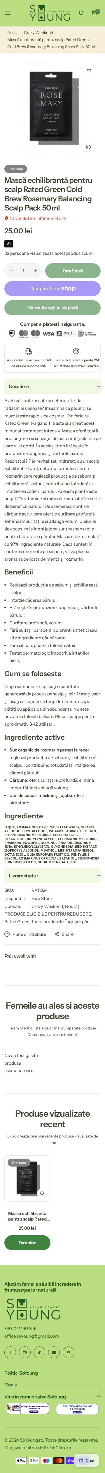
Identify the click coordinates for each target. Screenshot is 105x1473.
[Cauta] (81, 12)
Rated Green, (17, 921)
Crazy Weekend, (48, 906)
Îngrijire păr (77, 921)
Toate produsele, (48, 921)
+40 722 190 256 (20, 1328)
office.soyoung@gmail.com (31, 1336)
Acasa (12, 32)
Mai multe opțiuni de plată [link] (52, 308)
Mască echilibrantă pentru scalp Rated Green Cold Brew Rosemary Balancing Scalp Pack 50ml (27, 1216)
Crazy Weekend (38, 32)
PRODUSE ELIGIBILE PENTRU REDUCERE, (48, 914)
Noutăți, (73, 906)
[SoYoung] (50, 13)
